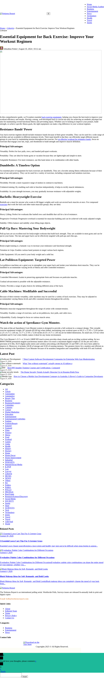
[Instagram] (8, 643)
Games (8, 442)
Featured (8, 428)
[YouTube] (20, 643)
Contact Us (9, 618)
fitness (7, 435)
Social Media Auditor (95, 7)
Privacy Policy (11, 615)
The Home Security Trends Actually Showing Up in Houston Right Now (50, 372)
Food (7, 437)
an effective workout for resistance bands (74, 139)
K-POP (8, 467)
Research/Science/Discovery (16, 496)
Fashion (8, 421)
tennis (7, 515)
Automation (10, 394)
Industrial (9, 460)
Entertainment (92, 11)
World (7, 524)
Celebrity (8, 407)
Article (8, 391)
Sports (89, 23)
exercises (3, 204)
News (89, 13)
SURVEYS (9, 508)
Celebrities (9, 405)
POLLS (8, 490)
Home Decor (10, 455)
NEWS (8, 478)
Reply (3, 671)
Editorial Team (11, 611)
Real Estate (9, 494)
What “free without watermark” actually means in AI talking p (47, 363)
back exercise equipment (51, 117)
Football (8, 439)
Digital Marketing (12, 412)
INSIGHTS (9, 462)
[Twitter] (14, 643)
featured (8, 426)
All (6, 389)
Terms (7, 613)
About (7, 609)
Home (89, 4)
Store (7, 506)
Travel (89, 20)
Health (89, 18)
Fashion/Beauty (11, 423)
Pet (6, 483)
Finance (8, 433)
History (8, 448)
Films (7, 430)
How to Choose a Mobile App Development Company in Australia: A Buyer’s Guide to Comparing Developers (58, 376)
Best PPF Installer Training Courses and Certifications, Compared (33, 368)
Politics (8, 485)
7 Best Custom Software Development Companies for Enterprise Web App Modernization (59, 359)
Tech (7, 510)
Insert (25, 677)
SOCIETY (9, 501)
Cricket (8, 410)
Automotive (10, 396)
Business (90, 9)
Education (9, 414)
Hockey (8, 451)
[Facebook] (2, 643)
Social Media (10, 499)
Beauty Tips (10, 398)
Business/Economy (12, 403)
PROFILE (9, 492)
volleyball (9, 522)
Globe (7, 444)
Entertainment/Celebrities (15, 419)
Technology (91, 16)
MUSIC (8, 476)
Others (7, 480)
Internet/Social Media (13, 464)
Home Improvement (13, 458)
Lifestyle (10, 28)
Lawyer (8, 471)
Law (7, 469)
